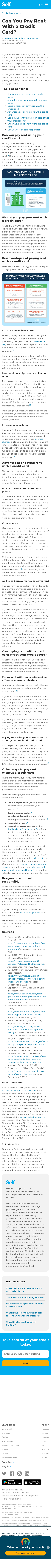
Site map (45, 1453)
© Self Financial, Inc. (12, 1489)
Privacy (6, 1492)
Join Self (7, 1462)
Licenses (29, 1512)
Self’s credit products (31, 912)
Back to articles (13, 13)
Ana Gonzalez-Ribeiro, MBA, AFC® (21, 38)
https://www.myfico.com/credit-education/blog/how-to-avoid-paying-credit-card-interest (26, 979)
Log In (40, 4)
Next (25, 1363)
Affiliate (45, 1457)
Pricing (5, 1437)
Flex (37, 829)
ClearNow (27, 829)
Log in (6, 1466)
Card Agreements (11, 1498)
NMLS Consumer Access (10, 1514)
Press (44, 1441)
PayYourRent (14, 829)
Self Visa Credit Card (10, 1445)
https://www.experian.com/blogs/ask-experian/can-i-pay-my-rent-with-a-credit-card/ (26, 946)
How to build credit (9, 1458)
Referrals (45, 1449)
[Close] (47, 1529)
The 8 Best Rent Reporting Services (25, 1297)
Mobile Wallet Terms (13, 1495)
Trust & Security (8, 1441)
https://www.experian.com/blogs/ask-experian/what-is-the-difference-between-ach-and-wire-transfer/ (26, 1059)
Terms (25, 1492)
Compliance (32, 1495)
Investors (45, 1437)
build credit (38, 858)
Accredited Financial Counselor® (19, 1090)
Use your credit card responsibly (24, 129)
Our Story (6, 1433)
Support (5, 1450)
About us (45, 1429)
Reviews (5, 1454)
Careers (45, 1433)
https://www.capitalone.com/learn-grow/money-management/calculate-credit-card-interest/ (27, 996)
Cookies (16, 1492)
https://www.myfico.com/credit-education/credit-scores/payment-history (25, 1029)
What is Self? (7, 1429)
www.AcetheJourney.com (32, 1117)
